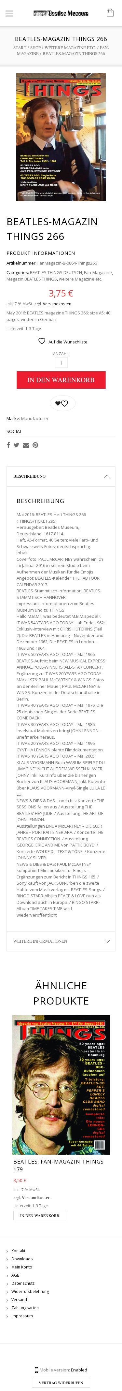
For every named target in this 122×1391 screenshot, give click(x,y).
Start (19, 48)
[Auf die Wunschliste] (63, 403)
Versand (19, 1299)
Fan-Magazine (98, 272)
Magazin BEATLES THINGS (32, 279)
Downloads (22, 1259)
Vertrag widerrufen (61, 1382)
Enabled (79, 1370)
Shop (35, 48)
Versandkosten (57, 303)
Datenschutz (22, 1283)
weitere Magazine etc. (70, 48)
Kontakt (18, 1250)
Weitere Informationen (40, 941)
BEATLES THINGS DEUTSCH (56, 272)
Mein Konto (21, 1267)
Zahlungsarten (25, 1308)
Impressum (22, 1316)
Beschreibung (29, 476)
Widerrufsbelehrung (30, 1291)
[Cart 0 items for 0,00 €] (107, 13)
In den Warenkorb (61, 379)
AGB (15, 1275)
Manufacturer (34, 418)
